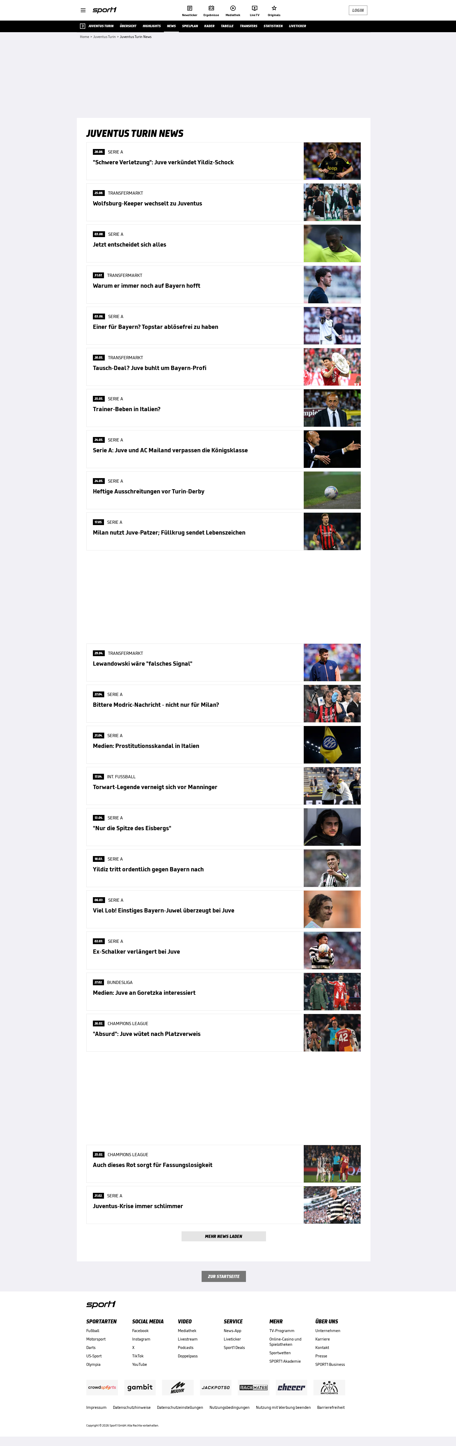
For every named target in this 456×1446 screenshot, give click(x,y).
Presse (321, 1355)
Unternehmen (327, 1330)
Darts (91, 1347)
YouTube (139, 1364)
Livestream (188, 1339)
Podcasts (185, 1347)
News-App (232, 1330)
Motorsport (96, 1339)
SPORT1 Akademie (285, 1361)
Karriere (322, 1339)
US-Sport (94, 1355)
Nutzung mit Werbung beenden (283, 1407)
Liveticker (232, 1339)
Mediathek (187, 1330)
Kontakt (322, 1347)
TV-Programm (281, 1330)
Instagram (141, 1339)
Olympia (93, 1364)
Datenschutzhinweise (132, 1407)
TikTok (138, 1355)
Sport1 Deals (234, 1347)
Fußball (92, 1330)
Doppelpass (188, 1355)
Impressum (96, 1407)
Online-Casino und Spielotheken (285, 1342)
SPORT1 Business (330, 1364)
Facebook (140, 1330)
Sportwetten (280, 1352)
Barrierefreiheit (331, 1407)
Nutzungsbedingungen (230, 1407)
